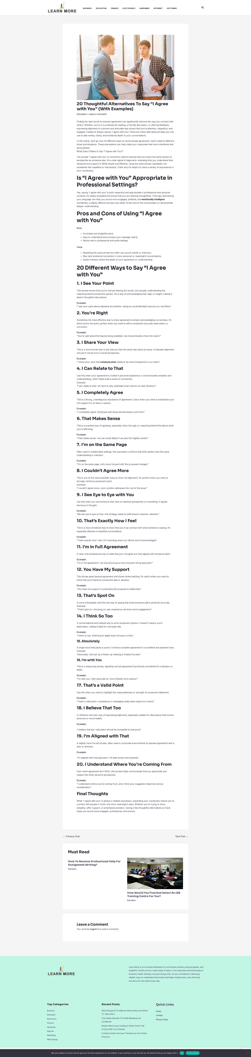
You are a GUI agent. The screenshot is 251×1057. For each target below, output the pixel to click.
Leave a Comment (98, 114)
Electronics (129, 8)
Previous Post (71, 836)
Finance (114, 8)
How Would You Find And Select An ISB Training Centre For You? (153, 894)
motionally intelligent (154, 199)
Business (87, 8)
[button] (203, 7)
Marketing (51, 1035)
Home (158, 1011)
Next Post (181, 836)
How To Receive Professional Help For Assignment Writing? (94, 863)
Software (172, 8)
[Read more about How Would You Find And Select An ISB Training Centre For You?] (155, 873)
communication (108, 362)
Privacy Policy (162, 1019)
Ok (182, 1053)
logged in (94, 929)
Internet (158, 8)
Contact (159, 1015)
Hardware (144, 8)
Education (101, 8)
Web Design (52, 1039)
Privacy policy (192, 1053)
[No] (247, 1053)
